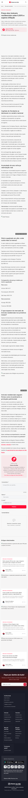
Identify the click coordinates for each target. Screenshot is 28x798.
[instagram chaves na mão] (15, 767)
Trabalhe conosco (7, 704)
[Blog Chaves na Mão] (14, 2)
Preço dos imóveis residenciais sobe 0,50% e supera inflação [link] (20, 6)
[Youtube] (8, 767)
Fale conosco (7, 700)
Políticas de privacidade (18, 790)
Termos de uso (7, 790)
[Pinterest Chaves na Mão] (22, 767)
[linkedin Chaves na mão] (19, 767)
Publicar (14, 506)
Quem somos (7, 697)
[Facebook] (5, 767)
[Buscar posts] (26, 2)
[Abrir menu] (2, 2)
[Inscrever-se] (25, 684)
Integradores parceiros (8, 702)
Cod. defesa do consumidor (9, 706)
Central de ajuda (7, 750)
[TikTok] (12, 767)
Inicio (2, 6)
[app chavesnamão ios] (19, 762)
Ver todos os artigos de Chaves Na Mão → (14, 475)
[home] (14, 784)
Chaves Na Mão (14, 465)
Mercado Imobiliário (9, 6)
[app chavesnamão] (9, 762)
